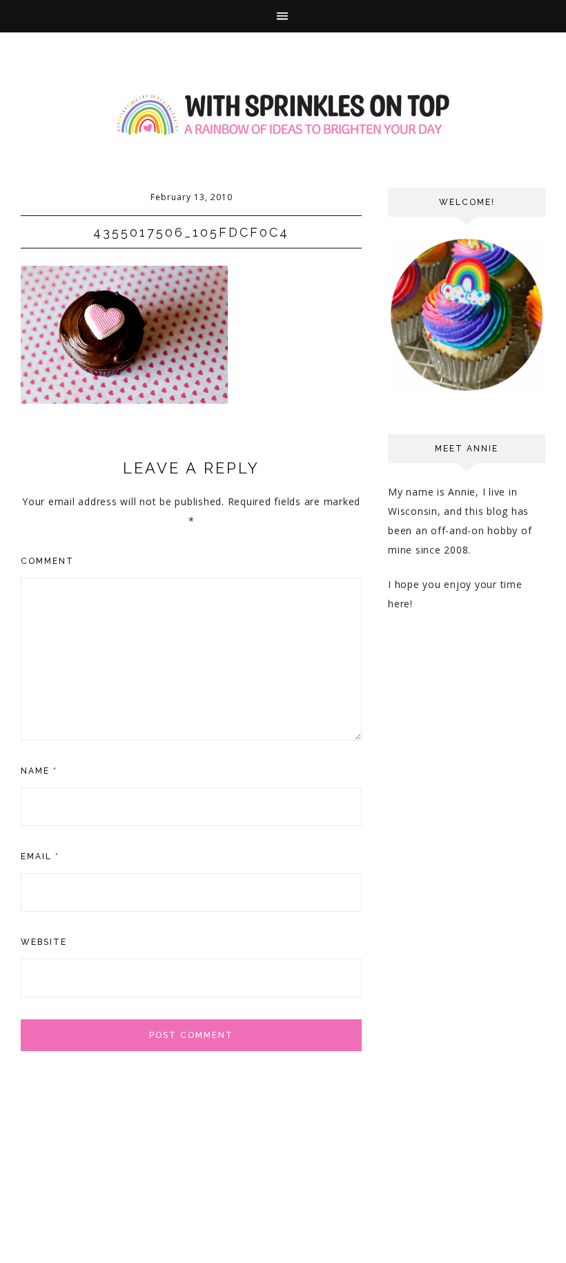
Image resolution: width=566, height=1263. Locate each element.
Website (44, 942)
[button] (283, 16)
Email (40, 856)
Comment (47, 561)
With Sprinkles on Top (283, 115)
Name (39, 771)
